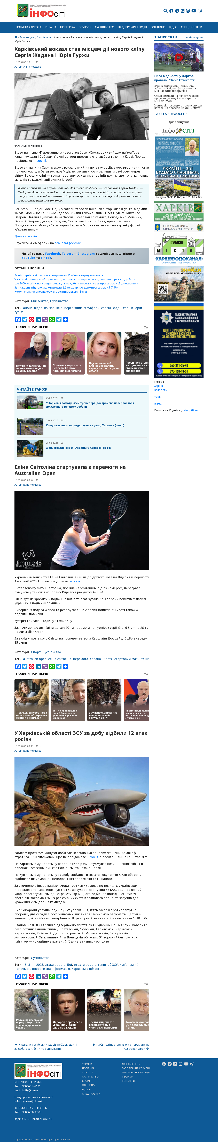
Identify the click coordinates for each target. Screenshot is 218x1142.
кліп (59, 308)
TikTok (46, 258)
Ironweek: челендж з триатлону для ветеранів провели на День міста (178, 106)
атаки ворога (55, 965)
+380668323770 (30, 1112)
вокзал (49, 308)
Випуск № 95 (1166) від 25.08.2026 (179, 196)
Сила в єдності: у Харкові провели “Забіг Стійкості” (174, 78)
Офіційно (158, 27)
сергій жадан (111, 308)
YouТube (28, 258)
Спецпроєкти (191, 27)
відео (38, 308)
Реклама (127, 1076)
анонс (27, 308)
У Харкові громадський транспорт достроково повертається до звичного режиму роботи (75, 279)
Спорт (36, 652)
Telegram (69, 254)
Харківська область (86, 969)
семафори (91, 308)
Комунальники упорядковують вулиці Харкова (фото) (50, 291)
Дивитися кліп (25, 236)
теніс (145, 659)
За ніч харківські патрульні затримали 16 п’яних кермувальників (58, 275)
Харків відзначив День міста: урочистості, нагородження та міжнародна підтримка (175, 88)
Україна (51, 27)
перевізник (73, 308)
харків (128, 308)
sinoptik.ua (191, 410)
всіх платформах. (68, 243)
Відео (173, 27)
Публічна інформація (136, 1072)
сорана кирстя (101, 659)
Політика (67, 27)
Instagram (86, 254)
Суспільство (104, 27)
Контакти (128, 1080)
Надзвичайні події (132, 27)
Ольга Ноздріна (32, 66)
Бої (69, 965)
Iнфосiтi (39, 161)
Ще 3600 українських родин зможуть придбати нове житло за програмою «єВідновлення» (76, 283)
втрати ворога (85, 965)
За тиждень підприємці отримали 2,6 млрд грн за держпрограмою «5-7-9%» (66, 287)
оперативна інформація (51, 969)
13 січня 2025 (33, 965)
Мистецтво (27, 37)
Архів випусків (194, 37)
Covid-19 (85, 27)
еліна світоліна (59, 659)
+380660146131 (30, 1086)
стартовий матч (126, 659)
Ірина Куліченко (32, 484)
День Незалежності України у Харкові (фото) (78, 448)
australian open (34, 659)
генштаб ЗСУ (108, 965)
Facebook (52, 254)
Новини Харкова (28, 27)
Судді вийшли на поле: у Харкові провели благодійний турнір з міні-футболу (176, 98)
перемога (80, 659)
